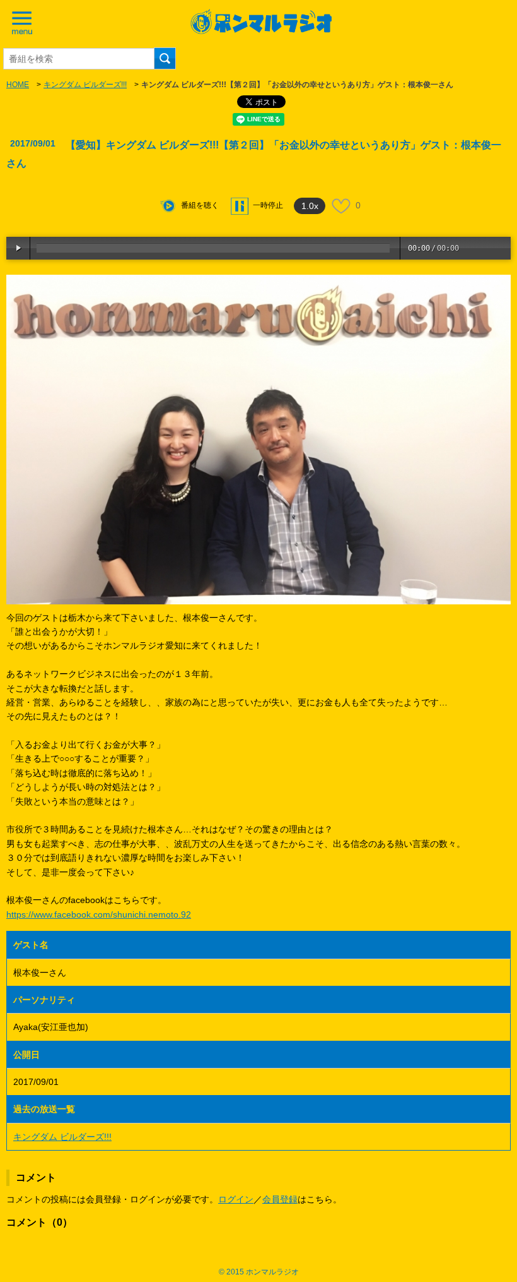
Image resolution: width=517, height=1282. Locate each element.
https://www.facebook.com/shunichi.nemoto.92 (98, 914)
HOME (17, 84)
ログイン (235, 1199)
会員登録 (280, 1199)
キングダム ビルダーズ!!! (85, 84)
